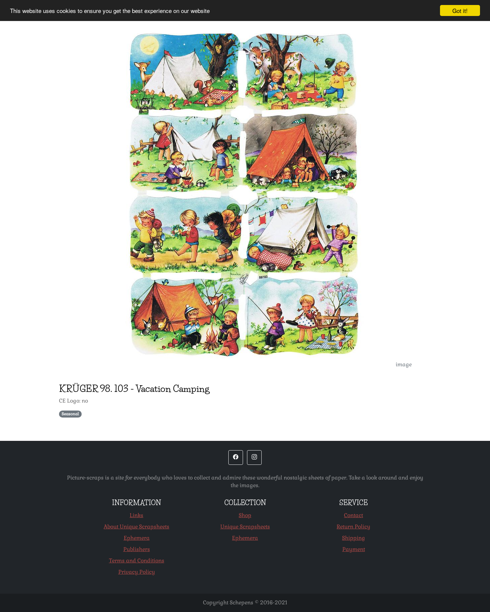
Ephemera (137, 537)
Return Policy (353, 526)
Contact (353, 515)
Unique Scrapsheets (245, 526)
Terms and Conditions (136, 560)
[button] (235, 457)
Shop (245, 515)
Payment (353, 549)
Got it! (460, 10)
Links (136, 515)
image (404, 364)
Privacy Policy (136, 571)
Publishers (136, 549)
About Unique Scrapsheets (136, 526)
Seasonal (70, 414)
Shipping (353, 537)
